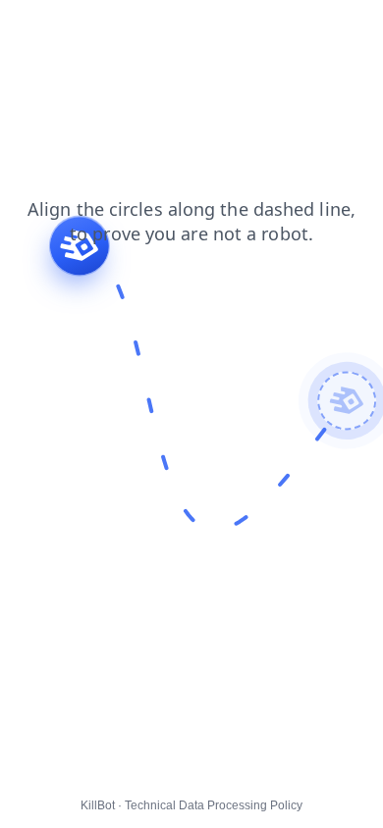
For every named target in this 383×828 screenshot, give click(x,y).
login (28, 28)
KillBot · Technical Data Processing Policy (191, 805)
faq (76, 28)
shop (175, 28)
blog (123, 28)
